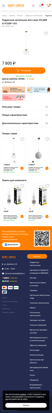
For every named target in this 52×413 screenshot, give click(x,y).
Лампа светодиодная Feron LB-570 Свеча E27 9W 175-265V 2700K (35, 217)
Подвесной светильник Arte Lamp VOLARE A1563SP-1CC (35, 169)
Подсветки (34, 380)
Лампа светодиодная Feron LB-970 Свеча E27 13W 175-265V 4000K (10, 217)
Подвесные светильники (33, 16)
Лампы (33, 308)
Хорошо (26, 405)
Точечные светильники (39, 303)
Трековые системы (37, 320)
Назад (4, 16)
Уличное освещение (38, 325)
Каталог (20, 16)
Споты (32, 375)
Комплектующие (37, 355)
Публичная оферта (9, 410)
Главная (12, 16)
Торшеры (33, 290)
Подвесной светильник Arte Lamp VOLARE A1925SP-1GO (10, 169)
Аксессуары (34, 350)
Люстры (33, 278)
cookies (23, 394)
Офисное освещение (38, 345)
